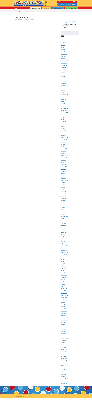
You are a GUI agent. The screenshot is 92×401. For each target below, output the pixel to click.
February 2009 (64, 288)
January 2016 (63, 196)
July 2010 (63, 259)
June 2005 (63, 365)
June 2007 (63, 324)
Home (15, 11)
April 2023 (63, 96)
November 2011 (64, 229)
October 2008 (64, 297)
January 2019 (63, 151)
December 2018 (64, 153)
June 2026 (63, 47)
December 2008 (64, 293)
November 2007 (64, 317)
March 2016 (63, 191)
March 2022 (63, 105)
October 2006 (64, 335)
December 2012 (64, 225)
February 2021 (64, 119)
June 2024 (63, 90)
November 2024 (64, 85)
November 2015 (64, 200)
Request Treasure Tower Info (67, 4)
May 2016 (63, 187)
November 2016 (64, 180)
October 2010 (64, 254)
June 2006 (63, 342)
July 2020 (63, 124)
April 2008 (63, 306)
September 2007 (64, 320)
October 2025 (64, 63)
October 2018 (64, 157)
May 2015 (63, 214)
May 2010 (63, 263)
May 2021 (63, 117)
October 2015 (64, 202)
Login (16, 8)
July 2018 (63, 162)
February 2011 (64, 245)
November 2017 (64, 173)
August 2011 (63, 232)
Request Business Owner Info (67, 2)
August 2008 (63, 299)
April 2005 (63, 369)
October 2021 (64, 110)
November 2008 (64, 295)
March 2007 (63, 329)
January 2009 (63, 290)
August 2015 (63, 207)
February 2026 (64, 54)
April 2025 (63, 76)
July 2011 (63, 234)
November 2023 (64, 94)
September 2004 (64, 383)
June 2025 (63, 72)
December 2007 (64, 315)
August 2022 (63, 99)
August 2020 (63, 121)
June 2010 (63, 261)
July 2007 (63, 322)
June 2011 (63, 236)
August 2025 (63, 67)
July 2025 (63, 69)
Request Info (39, 11)
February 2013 (64, 220)
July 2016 (63, 184)
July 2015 (63, 209)
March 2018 (63, 164)
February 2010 (64, 270)
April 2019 (63, 146)
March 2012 (63, 227)
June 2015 (63, 211)
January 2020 (63, 133)
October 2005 (64, 358)
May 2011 (63, 238)
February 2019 (64, 148)
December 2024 (64, 83)
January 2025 (63, 81)
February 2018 (64, 166)
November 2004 (64, 378)
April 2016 (63, 189)
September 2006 (64, 338)
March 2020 (63, 130)
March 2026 (63, 51)
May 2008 (63, 304)
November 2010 (64, 252)
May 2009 (63, 281)
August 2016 (63, 182)
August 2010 (63, 257)
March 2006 (63, 347)
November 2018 (64, 155)
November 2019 (64, 137)
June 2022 (63, 101)
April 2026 (63, 49)
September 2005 (64, 360)
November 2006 (64, 333)
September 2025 (64, 65)
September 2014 (64, 216)
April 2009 (63, 284)
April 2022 (63, 103)
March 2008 (63, 308)
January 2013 (63, 223)
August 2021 (63, 114)
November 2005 (64, 356)
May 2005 (63, 367)
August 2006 (63, 340)
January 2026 (63, 56)
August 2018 (63, 160)
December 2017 (64, 171)
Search (62, 36)
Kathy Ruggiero (30, 19)
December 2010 (64, 250)
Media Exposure (31, 11)
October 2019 (64, 139)
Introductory (35, 8)
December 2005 (64, 353)
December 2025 (64, 58)
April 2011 (63, 241)
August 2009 (63, 277)
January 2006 (63, 351)
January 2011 (63, 248)
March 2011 (63, 243)
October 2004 (64, 381)
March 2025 (63, 78)
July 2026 (63, 45)
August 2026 (63, 42)
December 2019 (64, 135)
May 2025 (63, 74)
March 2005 (63, 372)
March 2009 (63, 286)
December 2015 (64, 198)
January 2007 (63, 331)
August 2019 (63, 142)
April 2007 (63, 326)
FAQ (26, 11)
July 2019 (63, 144)
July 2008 (63, 302)
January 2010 (63, 272)
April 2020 (63, 128)
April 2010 (63, 266)
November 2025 (64, 60)
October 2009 (64, 275)
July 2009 (63, 279)
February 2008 (64, 311)
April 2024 (63, 92)
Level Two (47, 8)
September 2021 (64, 112)
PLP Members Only (71, 8)
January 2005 (63, 374)
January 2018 (63, 169)
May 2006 (63, 344)
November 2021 (64, 108)
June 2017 (63, 175)
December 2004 (64, 376)
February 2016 (64, 193)
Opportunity (21, 11)
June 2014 (63, 218)
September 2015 (64, 205)
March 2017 (63, 178)
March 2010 (63, 268)
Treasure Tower (30, 3)
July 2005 (63, 362)
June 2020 (63, 126)
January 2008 (63, 313)
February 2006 (64, 349)
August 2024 (63, 87)
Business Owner (58, 8)
